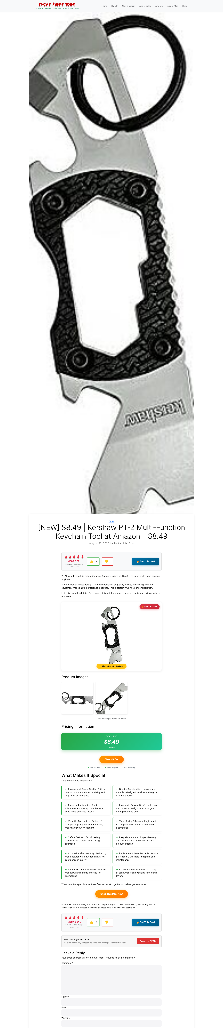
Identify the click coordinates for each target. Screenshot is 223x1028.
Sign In (114, 6)
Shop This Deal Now (111, 893)
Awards (159, 6)
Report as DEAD (148, 941)
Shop (184, 6)
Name (65, 996)
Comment (67, 963)
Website (65, 1018)
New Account (128, 6)
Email (65, 1007)
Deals (111, 521)
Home (104, 6)
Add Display (145, 6)
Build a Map (172, 6)
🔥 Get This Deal (145, 561)
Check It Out (112, 759)
